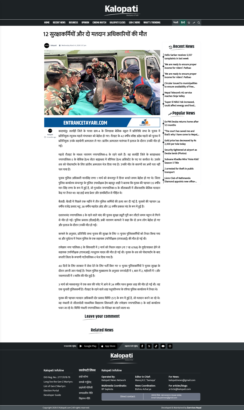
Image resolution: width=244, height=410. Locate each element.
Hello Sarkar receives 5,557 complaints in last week (178, 56)
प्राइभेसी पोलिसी (86, 388)
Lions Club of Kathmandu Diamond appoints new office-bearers (180, 180)
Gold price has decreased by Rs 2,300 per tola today (180, 142)
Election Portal (51, 391)
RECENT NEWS (59, 23)
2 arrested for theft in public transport (179, 170)
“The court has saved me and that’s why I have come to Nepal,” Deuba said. (182, 132)
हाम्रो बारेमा (83, 377)
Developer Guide (52, 395)
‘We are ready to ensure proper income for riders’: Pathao (181, 66)
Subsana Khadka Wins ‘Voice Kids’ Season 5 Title (182, 161)
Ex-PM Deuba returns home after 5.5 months (182, 123)
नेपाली (175, 22)
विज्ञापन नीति (84, 399)
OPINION (85, 23)
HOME (46, 23)
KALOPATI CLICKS (117, 23)
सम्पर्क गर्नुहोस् (85, 382)
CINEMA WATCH (99, 23)
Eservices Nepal (194, 408)
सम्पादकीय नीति (86, 393)
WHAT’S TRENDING (152, 23)
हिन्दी (183, 22)
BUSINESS (73, 23)
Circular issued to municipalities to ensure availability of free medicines (181, 85)
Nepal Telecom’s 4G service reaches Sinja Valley (178, 94)
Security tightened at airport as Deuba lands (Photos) (181, 151)
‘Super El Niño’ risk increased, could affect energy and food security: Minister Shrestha (179, 103)
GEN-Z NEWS (134, 23)
